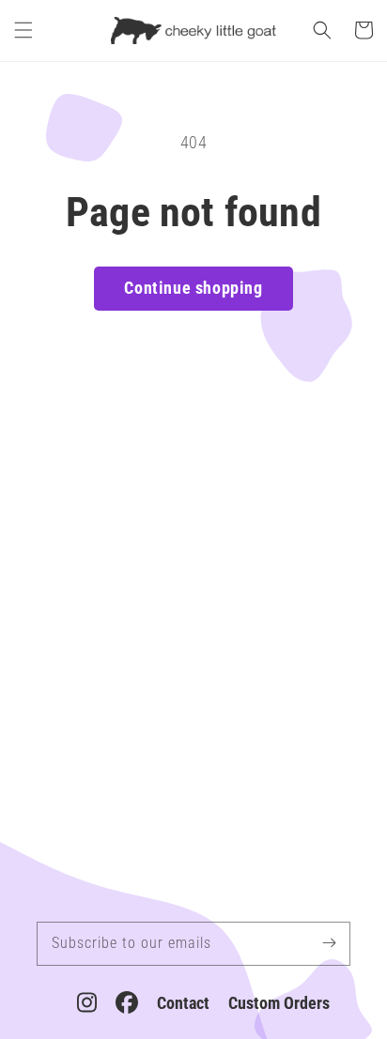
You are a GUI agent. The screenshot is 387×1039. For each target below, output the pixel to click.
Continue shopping (193, 288)
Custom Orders (279, 1003)
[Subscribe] (328, 943)
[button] (23, 30)
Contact (183, 1003)
